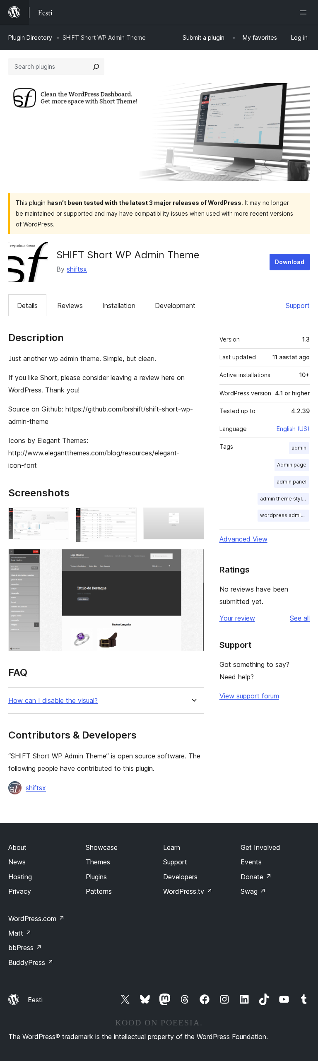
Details (27, 305)
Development (175, 305)
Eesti (35, 1000)
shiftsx (77, 269)
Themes (98, 862)
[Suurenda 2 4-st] (125, 519)
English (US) (293, 428)
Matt (19, 933)
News (17, 862)
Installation (118, 305)
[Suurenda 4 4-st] (193, 560)
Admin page (291, 465)
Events (251, 862)
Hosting (20, 877)
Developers (180, 877)
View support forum (249, 696)
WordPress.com (36, 918)
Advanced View (243, 539)
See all (300, 618)
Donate (256, 877)
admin (299, 448)
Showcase (102, 847)
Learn (171, 847)
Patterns (99, 891)
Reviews (70, 305)
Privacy (19, 891)
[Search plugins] (96, 66)
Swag (253, 891)
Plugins (96, 877)
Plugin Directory (30, 37)
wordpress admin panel (284, 515)
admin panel (291, 482)
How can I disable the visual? (53, 701)
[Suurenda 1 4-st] (58, 519)
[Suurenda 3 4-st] (193, 519)
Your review (237, 618)
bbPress (25, 947)
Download (289, 261)
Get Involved (260, 847)
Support (298, 305)
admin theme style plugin (284, 499)
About (17, 847)
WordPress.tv (187, 891)
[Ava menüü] (305, 12)
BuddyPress (30, 962)
